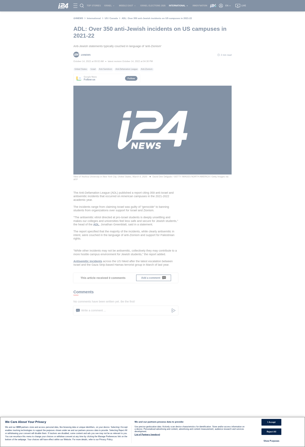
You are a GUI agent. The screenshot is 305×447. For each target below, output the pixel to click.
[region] (152, 432)
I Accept (271, 422)
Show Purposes (271, 441)
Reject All (271, 432)
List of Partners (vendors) (147, 434)
